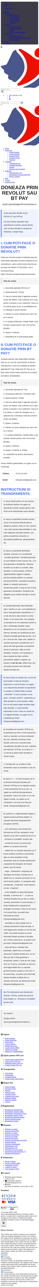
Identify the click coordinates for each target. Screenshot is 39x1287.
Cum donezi (9, 1073)
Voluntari (12, 23)
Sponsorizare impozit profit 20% (19, 38)
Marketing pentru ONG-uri (14, 1063)
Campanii (8, 25)
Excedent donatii (10, 1077)
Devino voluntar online (12, 1163)
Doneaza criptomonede (12, 1144)
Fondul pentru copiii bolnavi (14, 1059)
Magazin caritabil (10, 1100)
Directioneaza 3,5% (15, 36)
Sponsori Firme (14, 19)
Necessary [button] (4, 1255)
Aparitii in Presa (14, 21)
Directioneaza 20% (11, 1148)
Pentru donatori (10, 1038)
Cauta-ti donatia (14, 17)
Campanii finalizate (15, 28)
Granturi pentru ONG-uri (13, 1065)
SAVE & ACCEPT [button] (7, 1285)
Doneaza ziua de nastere (17, 32)
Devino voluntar (14, 40)
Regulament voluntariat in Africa (15, 1113)
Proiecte (7, 1090)
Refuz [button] (27, 1220)
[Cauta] (21, 103)
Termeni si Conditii (11, 1050)
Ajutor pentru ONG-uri (12, 1061)
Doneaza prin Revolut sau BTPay (16, 1140)
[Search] (2, 91)
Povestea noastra (10, 1089)
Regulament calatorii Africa (14, 1115)
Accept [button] (22, 1220)
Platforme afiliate (10, 1098)
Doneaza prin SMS (11, 1136)
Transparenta (9, 1075)
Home (7, 12)
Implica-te (8, 34)
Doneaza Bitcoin (10, 1142)
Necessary (6, 1257)
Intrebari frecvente (11, 1046)
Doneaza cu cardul (11, 1129)
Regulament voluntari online (14, 1112)
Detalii (31, 1220)
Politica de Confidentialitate (14, 1051)
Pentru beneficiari (11, 1040)
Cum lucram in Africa (12, 1169)
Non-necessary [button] (6, 1270)
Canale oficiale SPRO (12, 1048)
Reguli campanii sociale (13, 1119)
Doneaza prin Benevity (12, 1153)
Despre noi (8, 13)
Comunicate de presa (12, 1096)
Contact (7, 43)
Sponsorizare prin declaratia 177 (15, 1151)
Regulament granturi (11, 1121)
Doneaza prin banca (11, 1138)
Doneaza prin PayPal (12, 1131)
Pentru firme (9, 1042)
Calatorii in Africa (11, 1167)
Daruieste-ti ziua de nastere (14, 1150)
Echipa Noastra (14, 15)
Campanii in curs (14, 27)
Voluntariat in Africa (11, 1165)
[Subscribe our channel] (10, 99)
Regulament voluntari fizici (14, 1110)
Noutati (11, 30)
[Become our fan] (9, 97)
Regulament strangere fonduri (14, 1117)
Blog (6, 41)
